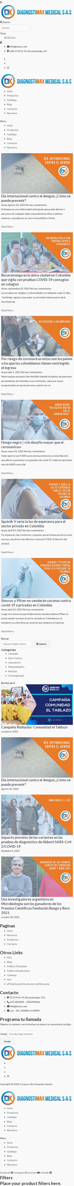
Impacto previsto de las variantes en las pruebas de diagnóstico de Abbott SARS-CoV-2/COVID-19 (36, 841)
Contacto (12, 108)
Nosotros (12, 113)
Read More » (7, 226)
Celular (3, 1033)
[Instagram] (8, 67)
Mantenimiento (16, 666)
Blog (9, 104)
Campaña (13, 653)
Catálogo (12, 100)
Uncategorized (16, 675)
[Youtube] (8, 1076)
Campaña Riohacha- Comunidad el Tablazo (34, 727)
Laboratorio (14, 662)
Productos (12, 95)
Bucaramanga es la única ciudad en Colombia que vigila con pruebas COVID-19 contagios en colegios (36, 279)
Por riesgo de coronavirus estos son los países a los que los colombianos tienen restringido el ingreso (36, 363)
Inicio (10, 91)
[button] (37, 121)
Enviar (7, 1041)
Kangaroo (25, 1084)
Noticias (12, 671)
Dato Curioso (15, 658)
